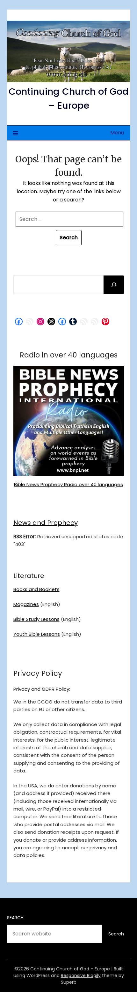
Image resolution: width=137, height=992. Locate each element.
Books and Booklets (36, 589)
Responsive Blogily (81, 975)
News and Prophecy (45, 522)
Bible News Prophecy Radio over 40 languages (68, 484)
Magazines (26, 604)
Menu (117, 132)
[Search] (114, 284)
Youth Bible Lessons (36, 634)
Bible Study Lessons (36, 619)
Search (15, 917)
